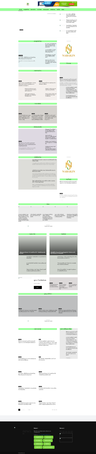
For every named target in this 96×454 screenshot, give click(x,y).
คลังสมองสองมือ (46, 9)
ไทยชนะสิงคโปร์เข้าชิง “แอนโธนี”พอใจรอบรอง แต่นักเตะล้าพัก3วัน (54, 285)
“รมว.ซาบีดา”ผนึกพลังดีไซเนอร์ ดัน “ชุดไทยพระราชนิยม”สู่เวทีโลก (60, 215)
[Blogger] (61, 432)
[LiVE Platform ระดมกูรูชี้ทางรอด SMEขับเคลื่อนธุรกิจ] (41, 56)
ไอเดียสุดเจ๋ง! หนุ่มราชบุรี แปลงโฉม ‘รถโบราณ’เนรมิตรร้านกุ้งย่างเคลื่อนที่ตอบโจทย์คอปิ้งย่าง (50, 148)
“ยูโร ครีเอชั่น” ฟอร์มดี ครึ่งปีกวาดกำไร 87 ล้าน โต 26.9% (35, 215)
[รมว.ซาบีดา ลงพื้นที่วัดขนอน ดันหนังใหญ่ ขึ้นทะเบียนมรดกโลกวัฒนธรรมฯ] (62, 15)
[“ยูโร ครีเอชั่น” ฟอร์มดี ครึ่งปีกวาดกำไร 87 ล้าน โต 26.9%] (35, 210)
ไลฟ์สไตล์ (58, 9)
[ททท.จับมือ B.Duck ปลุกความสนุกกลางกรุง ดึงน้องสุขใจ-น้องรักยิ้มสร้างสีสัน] (25, 163)
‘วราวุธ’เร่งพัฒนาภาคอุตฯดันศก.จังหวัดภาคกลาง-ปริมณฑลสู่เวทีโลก (50, 50)
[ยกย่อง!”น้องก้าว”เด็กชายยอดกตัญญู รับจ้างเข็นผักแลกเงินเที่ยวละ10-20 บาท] (53, 259)
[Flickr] (66, 432)
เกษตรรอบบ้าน (33, 9)
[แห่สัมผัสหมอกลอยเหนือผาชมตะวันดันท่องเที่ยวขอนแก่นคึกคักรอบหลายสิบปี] (25, 174)
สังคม (39, 339)
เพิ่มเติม (63, 9)
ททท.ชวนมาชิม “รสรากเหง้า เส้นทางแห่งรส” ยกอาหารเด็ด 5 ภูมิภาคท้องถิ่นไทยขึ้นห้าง (50, 62)
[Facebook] (63, 432)
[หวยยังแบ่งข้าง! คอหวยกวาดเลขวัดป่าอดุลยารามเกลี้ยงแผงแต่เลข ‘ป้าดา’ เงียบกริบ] (28, 302)
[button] (76, 9)
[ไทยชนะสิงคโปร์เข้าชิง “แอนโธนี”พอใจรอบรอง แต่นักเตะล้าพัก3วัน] (54, 281)
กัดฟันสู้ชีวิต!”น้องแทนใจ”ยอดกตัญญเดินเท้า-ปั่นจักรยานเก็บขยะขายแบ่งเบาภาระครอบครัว (63, 253)
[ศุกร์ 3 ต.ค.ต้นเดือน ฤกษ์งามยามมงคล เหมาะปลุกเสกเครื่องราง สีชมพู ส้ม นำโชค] (63, 281)
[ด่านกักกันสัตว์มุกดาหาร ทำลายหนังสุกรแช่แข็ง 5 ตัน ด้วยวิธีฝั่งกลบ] (62, 97)
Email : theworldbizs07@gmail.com (44, 434)
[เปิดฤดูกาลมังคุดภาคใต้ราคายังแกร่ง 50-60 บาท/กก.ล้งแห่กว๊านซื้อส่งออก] (41, 95)
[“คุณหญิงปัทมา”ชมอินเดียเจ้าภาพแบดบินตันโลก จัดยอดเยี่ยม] (62, 27)
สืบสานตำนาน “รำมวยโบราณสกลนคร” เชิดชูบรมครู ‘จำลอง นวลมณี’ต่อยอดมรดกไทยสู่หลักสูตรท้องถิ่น (27, 144)
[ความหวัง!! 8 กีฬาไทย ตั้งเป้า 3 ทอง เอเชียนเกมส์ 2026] (62, 32)
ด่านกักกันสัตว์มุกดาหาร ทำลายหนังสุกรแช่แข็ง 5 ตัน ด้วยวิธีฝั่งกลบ (71, 96)
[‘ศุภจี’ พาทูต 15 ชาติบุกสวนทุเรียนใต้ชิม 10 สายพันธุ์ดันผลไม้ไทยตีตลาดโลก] (21, 95)
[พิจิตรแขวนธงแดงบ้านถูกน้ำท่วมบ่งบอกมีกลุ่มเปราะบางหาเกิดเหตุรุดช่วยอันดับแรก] (69, 71)
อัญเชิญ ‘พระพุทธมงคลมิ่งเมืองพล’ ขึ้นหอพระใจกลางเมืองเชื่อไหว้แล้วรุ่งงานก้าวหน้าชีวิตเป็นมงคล (67, 311)
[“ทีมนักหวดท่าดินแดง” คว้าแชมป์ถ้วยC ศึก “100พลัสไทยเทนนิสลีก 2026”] (37, 24)
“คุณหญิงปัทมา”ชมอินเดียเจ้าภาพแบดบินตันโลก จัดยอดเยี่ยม (71, 26)
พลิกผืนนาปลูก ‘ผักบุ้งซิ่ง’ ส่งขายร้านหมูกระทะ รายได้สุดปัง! (51, 142)
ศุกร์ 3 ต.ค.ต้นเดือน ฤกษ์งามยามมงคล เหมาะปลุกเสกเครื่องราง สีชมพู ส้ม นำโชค (63, 286)
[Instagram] (69, 432)
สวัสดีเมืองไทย (52, 9)
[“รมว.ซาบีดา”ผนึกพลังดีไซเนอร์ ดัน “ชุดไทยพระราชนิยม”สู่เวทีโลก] (60, 210)
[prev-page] (19, 66)
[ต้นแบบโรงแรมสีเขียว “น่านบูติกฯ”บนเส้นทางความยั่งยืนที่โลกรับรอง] (53, 271)
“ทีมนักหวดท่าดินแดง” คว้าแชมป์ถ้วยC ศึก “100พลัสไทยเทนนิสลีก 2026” (32, 31)
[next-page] (21, 66)
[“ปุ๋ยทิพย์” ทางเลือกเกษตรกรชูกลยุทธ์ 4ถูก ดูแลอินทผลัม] (41, 90)
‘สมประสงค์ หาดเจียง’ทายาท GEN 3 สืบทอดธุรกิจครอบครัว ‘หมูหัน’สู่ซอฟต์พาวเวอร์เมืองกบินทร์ (50, 137)
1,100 (29, 409)
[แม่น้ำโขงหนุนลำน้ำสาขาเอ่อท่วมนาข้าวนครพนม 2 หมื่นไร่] (48, 77)
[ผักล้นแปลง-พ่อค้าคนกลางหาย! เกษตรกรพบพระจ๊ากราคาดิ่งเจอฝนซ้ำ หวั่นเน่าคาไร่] (21, 90)
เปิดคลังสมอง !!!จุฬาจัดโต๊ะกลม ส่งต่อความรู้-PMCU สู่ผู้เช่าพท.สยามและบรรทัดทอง (72, 216)
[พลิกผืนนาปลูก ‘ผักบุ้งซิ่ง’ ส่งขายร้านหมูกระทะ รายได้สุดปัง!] (41, 143)
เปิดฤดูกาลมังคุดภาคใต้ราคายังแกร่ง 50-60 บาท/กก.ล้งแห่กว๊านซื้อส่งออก (50, 95)
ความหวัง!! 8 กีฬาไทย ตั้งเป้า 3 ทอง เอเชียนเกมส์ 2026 (71, 32)
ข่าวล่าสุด (20, 55)
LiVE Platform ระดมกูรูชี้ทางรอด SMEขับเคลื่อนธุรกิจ (50, 56)
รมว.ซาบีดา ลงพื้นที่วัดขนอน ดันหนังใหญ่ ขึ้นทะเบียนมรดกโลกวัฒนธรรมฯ (71, 16)
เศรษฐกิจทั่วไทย (26, 9)
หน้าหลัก (20, 9)
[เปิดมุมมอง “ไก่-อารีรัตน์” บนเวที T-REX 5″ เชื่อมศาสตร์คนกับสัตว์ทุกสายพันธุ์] (41, 131)
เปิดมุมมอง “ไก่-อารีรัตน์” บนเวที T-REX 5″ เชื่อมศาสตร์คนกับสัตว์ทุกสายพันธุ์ (50, 131)
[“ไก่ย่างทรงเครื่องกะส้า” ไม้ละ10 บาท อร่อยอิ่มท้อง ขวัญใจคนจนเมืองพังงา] (53, 265)
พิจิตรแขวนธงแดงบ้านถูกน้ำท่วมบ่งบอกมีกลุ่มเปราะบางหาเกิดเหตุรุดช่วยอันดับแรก (72, 333)
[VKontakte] (72, 432)
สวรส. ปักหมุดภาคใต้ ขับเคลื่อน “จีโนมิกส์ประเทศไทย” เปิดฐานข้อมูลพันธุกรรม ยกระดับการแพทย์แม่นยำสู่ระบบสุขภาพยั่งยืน (47, 217)
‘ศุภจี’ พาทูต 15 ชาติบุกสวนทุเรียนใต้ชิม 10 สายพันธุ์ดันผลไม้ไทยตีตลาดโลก (30, 95)
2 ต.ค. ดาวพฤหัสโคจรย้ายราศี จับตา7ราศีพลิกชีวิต (73, 285)
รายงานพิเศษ (39, 9)
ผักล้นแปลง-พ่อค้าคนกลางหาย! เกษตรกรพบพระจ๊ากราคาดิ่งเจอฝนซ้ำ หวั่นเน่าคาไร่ (30, 89)
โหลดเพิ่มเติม (68, 357)
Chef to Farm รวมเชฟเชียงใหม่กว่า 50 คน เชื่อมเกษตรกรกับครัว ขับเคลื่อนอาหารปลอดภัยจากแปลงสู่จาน (27, 84)
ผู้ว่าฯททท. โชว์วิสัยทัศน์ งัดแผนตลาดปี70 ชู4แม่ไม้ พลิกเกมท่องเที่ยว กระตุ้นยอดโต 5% (50, 45)
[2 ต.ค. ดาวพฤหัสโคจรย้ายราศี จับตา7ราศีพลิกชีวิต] (73, 281)
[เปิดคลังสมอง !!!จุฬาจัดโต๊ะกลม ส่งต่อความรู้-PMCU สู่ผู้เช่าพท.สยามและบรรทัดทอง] (72, 210)
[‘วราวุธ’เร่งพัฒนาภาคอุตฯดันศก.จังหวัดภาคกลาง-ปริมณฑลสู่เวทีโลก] (41, 51)
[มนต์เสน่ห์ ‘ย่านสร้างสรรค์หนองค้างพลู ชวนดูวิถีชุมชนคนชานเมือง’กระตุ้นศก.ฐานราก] (51, 110)
